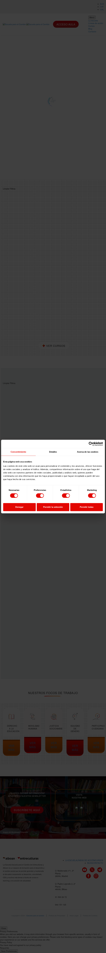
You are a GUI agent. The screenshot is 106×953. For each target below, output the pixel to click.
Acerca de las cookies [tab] (87, 452)
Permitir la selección (53, 507)
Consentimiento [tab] (18, 452)
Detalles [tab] (53, 452)
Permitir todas (86, 507)
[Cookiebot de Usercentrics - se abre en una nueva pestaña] (91, 444)
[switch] (40, 495)
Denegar (19, 507)
